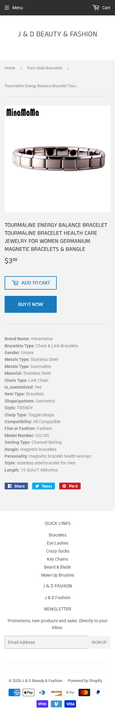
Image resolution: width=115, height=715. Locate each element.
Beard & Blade (57, 567)
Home (10, 68)
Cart (105, 7)
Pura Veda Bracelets (44, 68)
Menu (17, 7)
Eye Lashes (57, 543)
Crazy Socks (57, 551)
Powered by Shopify (85, 680)
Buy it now (30, 304)
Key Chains (57, 559)
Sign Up (99, 642)
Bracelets (58, 535)
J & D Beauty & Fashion (57, 34)
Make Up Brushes (57, 575)
